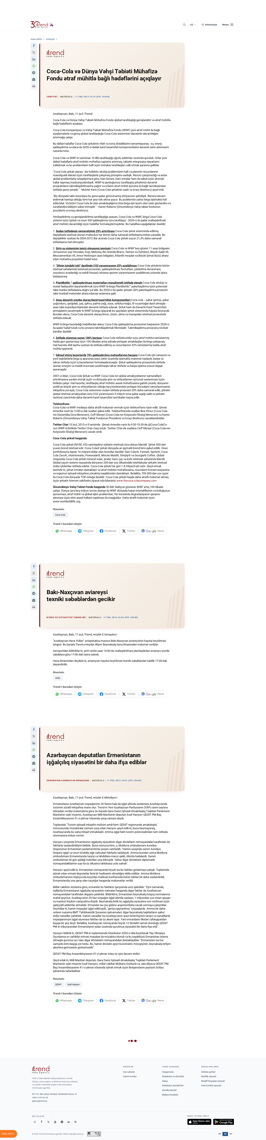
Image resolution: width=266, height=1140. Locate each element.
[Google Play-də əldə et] (223, 1122)
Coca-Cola (60, 515)
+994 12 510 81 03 (40, 1097)
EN (219, 1134)
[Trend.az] (42, 24)
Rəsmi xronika (130, 1076)
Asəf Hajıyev (73, 984)
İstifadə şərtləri (208, 1072)
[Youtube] (55, 1122)
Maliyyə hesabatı (170, 1094)
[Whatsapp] (35, 1122)
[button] (34, 46)
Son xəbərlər (129, 1072)
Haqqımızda (168, 1072)
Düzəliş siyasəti (169, 1090)
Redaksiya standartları (173, 1085)
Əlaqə (165, 1081)
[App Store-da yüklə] (199, 1122)
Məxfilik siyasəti (208, 1076)
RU (231, 1134)
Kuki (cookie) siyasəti (211, 1085)
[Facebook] (41, 1122)
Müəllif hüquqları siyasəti (213, 1081)
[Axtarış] (184, 25)
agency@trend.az (39, 1101)
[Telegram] (62, 1122)
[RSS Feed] (75, 1122)
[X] (48, 1122)
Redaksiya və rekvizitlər (173, 1076)
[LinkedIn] (68, 1122)
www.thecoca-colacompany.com (136, 480)
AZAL (57, 678)
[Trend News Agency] (40, 1069)
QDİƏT (58, 984)
